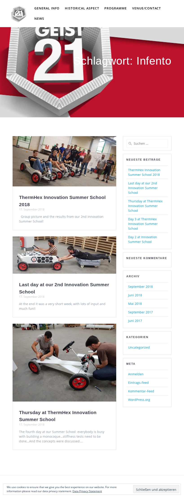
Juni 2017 (135, 321)
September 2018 (140, 286)
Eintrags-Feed (138, 382)
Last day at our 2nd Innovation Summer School (143, 188)
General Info (46, 8)
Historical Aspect (82, 8)
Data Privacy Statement (87, 491)
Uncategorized (139, 347)
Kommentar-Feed (141, 391)
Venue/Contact (146, 8)
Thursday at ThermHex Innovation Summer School (145, 206)
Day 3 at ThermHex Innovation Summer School (143, 224)
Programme (115, 8)
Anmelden (136, 374)
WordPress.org (139, 400)
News (39, 18)
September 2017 (140, 312)
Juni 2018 (135, 295)
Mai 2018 (135, 303)
